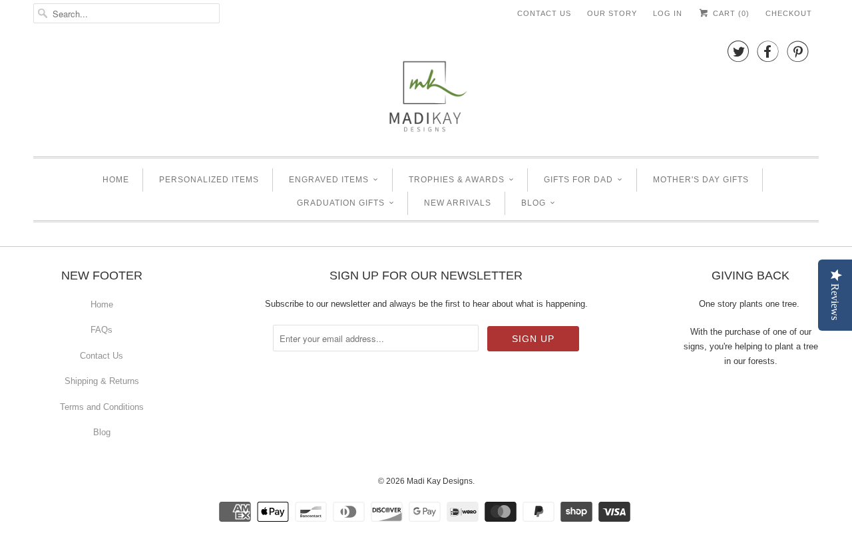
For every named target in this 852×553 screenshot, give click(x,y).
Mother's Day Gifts (701, 179)
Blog (533, 203)
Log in (667, 13)
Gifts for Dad (578, 179)
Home (116, 179)
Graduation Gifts (341, 203)
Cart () (729, 13)
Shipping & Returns (102, 381)
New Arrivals (457, 203)
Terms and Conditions (102, 407)
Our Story (612, 13)
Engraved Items (329, 179)
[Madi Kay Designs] (426, 90)
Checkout (788, 13)
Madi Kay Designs (440, 481)
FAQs (101, 330)
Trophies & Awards (457, 179)
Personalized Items (209, 179)
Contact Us (544, 13)
